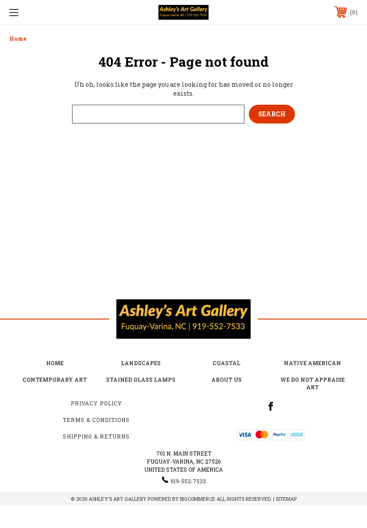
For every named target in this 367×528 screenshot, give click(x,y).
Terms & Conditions (96, 419)
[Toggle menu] (44, 12)
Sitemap (286, 498)
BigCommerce (197, 498)
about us (226, 379)
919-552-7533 (188, 481)
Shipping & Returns (96, 436)
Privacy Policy (96, 403)
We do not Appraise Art (312, 383)
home (55, 362)
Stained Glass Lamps (140, 379)
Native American (312, 362)
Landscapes (141, 362)
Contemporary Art (54, 379)
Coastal (226, 362)
